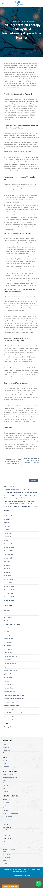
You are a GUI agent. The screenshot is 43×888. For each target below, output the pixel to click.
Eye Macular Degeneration (10, 813)
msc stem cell (8, 642)
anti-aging (7, 610)
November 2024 (9, 590)
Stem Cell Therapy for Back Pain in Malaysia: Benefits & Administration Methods (12, 461)
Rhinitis (5, 852)
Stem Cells (6, 747)
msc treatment (8, 649)
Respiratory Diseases (9, 849)
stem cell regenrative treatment (14, 698)
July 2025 (7, 561)
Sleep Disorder (7, 857)
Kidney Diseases (7, 827)
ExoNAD (5, 785)
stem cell (6, 681)
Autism (5, 805)
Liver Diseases (7, 830)
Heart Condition (7, 816)
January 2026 (8, 540)
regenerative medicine (11, 667)
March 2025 (7, 575)
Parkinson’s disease (10, 663)
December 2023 (9, 597)
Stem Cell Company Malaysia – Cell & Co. (16, 489)
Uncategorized (8, 727)
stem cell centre (9, 684)
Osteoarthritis (7, 838)
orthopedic (7, 660)
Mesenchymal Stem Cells (10, 777)
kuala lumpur (8, 635)
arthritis (6, 614)
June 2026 (7, 522)
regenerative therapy (10, 670)
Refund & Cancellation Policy (32, 869)
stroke (6, 723)
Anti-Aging (6, 802)
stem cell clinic (8, 688)
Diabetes (5, 810)
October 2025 (8, 551)
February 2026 (8, 537)
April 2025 (7, 572)
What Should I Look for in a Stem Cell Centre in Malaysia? (21, 506)
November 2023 (9, 600)
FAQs (4, 788)
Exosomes (6, 783)
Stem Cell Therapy (8, 774)
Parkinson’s (6, 841)
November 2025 (9, 547)
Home (4, 744)
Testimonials (6, 791)
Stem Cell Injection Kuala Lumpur (14, 695)
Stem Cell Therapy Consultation (14, 713)
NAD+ (4, 780)
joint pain (6, 631)
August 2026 (8, 515)
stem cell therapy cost (11, 716)
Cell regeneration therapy (12, 433)
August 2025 (8, 558)
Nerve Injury (6, 835)
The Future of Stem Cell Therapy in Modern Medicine (20, 492)
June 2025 (7, 565)
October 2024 (8, 593)
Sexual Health (6, 855)
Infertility (5, 824)
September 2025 (9, 554)
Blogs (4, 753)
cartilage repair (8, 617)
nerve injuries (8, 652)
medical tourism (9, 638)
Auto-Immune (7, 808)
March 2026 (7, 533)
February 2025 (8, 579)
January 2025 (8, 583)
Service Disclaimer (18, 869)
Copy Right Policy (7, 869)
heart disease (8, 628)
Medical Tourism (7, 750)
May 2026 (7, 526)
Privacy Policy (15, 871)
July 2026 (7, 519)
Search (6, 477)
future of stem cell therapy (12, 624)
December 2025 (9, 544)
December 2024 (9, 586)
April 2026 (7, 530)
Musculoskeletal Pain (9, 833)
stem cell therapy (14, 21)
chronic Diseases (9, 621)
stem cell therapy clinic (11, 709)
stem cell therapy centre (11, 705)
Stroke (4, 860)
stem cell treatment (27, 21)
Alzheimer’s (6, 799)
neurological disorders (11, 656)
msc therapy (7, 645)
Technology (6, 766)
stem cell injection (9, 691)
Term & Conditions (25, 871)
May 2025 (7, 568)
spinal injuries (8, 674)
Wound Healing (7, 863)
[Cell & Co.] (22, 3)
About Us (5, 761)
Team (4, 763)
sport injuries (8, 677)
